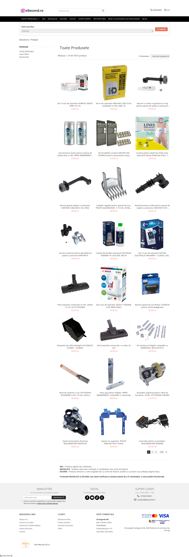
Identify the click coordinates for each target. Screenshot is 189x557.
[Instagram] (102, 497)
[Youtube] (92, 497)
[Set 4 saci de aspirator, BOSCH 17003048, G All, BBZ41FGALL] (114, 284)
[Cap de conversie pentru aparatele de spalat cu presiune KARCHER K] (75, 234)
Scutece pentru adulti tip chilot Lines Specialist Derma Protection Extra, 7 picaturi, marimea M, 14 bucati (152, 154)
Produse (34, 40)
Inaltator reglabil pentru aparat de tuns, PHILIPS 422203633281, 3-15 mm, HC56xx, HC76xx (114, 206)
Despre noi (23, 519)
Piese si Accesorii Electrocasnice (124, 19)
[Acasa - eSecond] (32, 10)
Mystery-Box (99, 19)
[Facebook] (87, 497)
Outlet (72, 19)
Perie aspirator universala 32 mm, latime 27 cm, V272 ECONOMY (75, 306)
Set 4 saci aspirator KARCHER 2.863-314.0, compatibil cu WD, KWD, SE (114, 104)
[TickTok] (97, 497)
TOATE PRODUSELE (26, 51)
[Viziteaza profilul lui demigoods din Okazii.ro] (25, 544)
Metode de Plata (64, 519)
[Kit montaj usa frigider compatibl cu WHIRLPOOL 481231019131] (152, 330)
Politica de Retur (64, 522)
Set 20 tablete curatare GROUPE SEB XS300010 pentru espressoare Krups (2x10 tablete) (113, 154)
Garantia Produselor (65, 525)
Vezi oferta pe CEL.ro (42, 544)
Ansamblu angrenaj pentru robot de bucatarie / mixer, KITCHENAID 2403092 (152, 393)
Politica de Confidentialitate (47, 503)
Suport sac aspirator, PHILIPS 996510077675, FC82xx (113, 442)
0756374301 (146, 496)
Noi (44, 19)
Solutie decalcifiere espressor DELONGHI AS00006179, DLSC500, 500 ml (113, 254)
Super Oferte (24, 54)
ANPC (60, 528)
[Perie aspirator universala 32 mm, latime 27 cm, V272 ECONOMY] (75, 284)
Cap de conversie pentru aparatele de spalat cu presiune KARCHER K (75, 254)
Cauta (162, 29)
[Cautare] (103, 11)
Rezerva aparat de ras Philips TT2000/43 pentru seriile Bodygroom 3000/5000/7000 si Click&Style (152, 306)
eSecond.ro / (25, 40)
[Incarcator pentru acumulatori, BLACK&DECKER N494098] (152, 422)
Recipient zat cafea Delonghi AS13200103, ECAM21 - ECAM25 (75, 346)
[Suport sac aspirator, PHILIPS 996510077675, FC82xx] (114, 422)
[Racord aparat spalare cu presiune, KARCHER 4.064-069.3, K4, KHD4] (75, 184)
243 (161, 452)
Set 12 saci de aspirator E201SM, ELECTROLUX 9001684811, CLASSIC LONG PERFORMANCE (152, 254)
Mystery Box (24, 57)
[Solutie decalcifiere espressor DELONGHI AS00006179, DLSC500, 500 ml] (114, 234)
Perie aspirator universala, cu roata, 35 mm (113, 346)
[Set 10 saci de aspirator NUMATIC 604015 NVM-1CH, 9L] (75, 83)
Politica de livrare (25, 528)
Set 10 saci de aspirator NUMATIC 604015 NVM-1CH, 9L (75, 104)
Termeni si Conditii (26, 522)
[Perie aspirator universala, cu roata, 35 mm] (114, 330)
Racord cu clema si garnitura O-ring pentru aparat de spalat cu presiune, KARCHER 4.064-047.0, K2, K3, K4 (152, 104)
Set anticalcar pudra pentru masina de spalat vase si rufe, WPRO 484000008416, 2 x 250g (75, 154)
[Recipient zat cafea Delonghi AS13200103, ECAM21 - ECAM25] (75, 330)
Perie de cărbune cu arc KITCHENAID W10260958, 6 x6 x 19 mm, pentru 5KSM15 (75, 393)
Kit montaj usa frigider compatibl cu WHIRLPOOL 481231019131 (152, 346)
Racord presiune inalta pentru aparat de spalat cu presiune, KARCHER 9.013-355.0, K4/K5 (152, 206)
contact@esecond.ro (146, 499)
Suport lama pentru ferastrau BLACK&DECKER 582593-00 (75, 442)
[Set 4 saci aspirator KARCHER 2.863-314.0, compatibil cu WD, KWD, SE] (114, 83)
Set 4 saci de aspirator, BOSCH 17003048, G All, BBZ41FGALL (114, 306)
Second (63, 19)
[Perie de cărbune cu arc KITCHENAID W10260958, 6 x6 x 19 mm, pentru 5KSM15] (75, 374)
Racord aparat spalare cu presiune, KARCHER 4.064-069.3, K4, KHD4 (75, 206)
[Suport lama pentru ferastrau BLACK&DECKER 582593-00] (75, 422)
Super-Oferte (84, 19)
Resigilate (52, 19)
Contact (22, 531)
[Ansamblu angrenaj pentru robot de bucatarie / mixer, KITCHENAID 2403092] (152, 374)
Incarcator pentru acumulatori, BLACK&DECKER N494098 (152, 442)
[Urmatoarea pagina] (166, 452)
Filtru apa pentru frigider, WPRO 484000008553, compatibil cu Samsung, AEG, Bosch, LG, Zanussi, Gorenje (114, 393)
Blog (144, 19)
